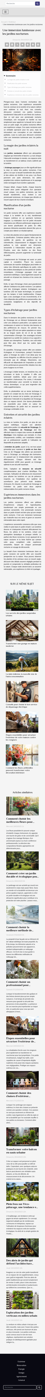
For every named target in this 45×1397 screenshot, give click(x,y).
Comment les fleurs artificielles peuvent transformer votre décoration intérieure (19, 770)
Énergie (21, 1369)
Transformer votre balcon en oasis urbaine (21, 1151)
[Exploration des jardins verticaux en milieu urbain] (22, 1300)
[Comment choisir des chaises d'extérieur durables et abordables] (22, 1080)
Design (21, 1373)
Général (21, 1380)
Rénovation (21, 1365)
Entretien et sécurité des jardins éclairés (19, 91)
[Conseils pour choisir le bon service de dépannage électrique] (22, 691)
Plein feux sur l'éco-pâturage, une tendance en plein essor (22, 1207)
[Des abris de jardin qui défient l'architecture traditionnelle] (22, 1248)
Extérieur (12, 22)
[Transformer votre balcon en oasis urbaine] (22, 1137)
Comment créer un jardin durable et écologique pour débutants (22, 876)
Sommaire (11, 76)
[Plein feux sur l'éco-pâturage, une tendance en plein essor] (22, 1191)
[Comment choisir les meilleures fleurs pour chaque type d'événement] (22, 806)
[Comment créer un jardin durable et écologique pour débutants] (22, 860)
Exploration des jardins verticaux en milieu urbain (21, 1314)
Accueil (4, 22)
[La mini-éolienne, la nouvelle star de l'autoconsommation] (22, 661)
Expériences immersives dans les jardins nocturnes (23, 95)
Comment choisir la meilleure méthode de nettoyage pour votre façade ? (19, 932)
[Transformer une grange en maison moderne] (22, 630)
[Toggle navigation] (5, 12)
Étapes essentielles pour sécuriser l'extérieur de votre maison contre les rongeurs (21, 737)
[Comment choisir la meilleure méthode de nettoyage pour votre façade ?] (22, 914)
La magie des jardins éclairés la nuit (18, 79)
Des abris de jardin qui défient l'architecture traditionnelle (19, 1263)
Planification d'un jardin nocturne (17, 83)
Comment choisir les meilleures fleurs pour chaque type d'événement (21, 822)
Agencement (21, 1376)
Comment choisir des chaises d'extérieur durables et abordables (19, 1096)
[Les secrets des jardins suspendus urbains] (22, 600)
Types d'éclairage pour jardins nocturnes (19, 87)
